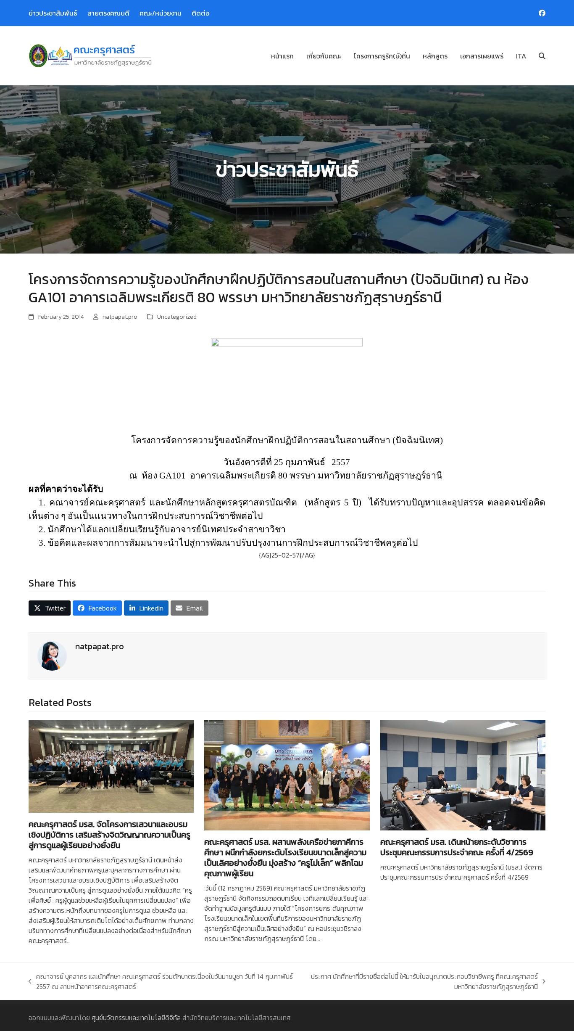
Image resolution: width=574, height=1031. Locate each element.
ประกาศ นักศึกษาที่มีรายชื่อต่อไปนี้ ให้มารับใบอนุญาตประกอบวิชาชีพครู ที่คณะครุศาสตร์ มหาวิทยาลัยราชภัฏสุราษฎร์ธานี (423, 981)
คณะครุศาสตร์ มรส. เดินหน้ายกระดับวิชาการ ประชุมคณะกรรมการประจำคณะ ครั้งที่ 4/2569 (456, 847)
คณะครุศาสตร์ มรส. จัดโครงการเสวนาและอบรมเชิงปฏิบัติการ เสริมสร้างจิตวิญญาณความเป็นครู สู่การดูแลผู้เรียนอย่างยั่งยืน (109, 834)
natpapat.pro (120, 316)
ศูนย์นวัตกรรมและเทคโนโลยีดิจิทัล (136, 1017)
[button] (542, 55)
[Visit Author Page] (52, 655)
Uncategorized (177, 316)
